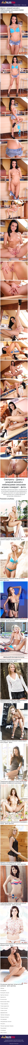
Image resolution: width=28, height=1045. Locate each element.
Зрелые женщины (5, 1014)
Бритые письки (4, 995)
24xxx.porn (12, 1043)
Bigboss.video (17, 5)
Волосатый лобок (5, 1001)
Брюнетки (3, 997)
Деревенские (4, 1012)
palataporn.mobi (12, 1040)
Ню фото (3, 1023)
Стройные (3, 1030)
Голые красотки (5, 1006)
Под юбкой (3, 1028)
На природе (4, 1019)
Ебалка (2, 988)
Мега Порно (4, 1032)
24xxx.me (23, 5)
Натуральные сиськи (6, 1021)
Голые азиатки (4, 1003)
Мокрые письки (5, 1017)
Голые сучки (4, 1010)
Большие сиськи (5, 992)
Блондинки (3, 990)
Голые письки (4, 1008)
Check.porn (16, 1043)
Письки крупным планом (7, 1026)
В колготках (4, 999)
